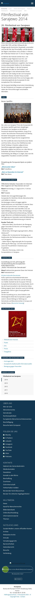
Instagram (8, 444)
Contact (22, 596)
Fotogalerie (7, 351)
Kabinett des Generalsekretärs (13, 466)
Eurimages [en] (8, 361)
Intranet (18, 579)
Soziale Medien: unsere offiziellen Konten (17, 529)
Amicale (6, 538)
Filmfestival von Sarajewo (12, 376)
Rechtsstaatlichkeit (9, 416)
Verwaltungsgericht (10, 541)
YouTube (8, 450)
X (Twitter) (8, 438)
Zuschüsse (6, 481)
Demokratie (7, 413)
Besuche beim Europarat (11, 425)
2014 (6, 380)
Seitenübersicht (8, 547)
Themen (6, 519)
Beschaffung (7, 478)
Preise (6, 348)
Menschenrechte (9, 410)
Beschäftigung (8, 422)
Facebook (8, 447)
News (5, 503)
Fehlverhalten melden (10, 488)
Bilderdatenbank (9, 510)
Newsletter (7, 472)
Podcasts (8, 456)
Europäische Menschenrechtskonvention (17, 419)
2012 (6, 386)
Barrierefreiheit (8, 544)
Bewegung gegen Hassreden (12, 366)
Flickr (7, 453)
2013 (6, 383)
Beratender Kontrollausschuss (13, 491)
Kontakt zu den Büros (10, 475)
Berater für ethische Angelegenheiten (16, 494)
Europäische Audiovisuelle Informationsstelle (18, 364)
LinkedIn (8, 441)
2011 (6, 390)
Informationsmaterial (10, 516)
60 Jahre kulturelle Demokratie (10, 275)
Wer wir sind (7, 407)
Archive (5, 532)
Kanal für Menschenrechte (12, 507)
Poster (6, 342)
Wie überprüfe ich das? (17, 574)
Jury (5, 345)
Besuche (6, 550)
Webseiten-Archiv (9, 535)
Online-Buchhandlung (10, 513)
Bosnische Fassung (18, 303)
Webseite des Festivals (11, 339)
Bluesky (8, 435)
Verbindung (7, 553)
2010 (6, 393)
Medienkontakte (9, 469)
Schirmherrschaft (9, 485)
